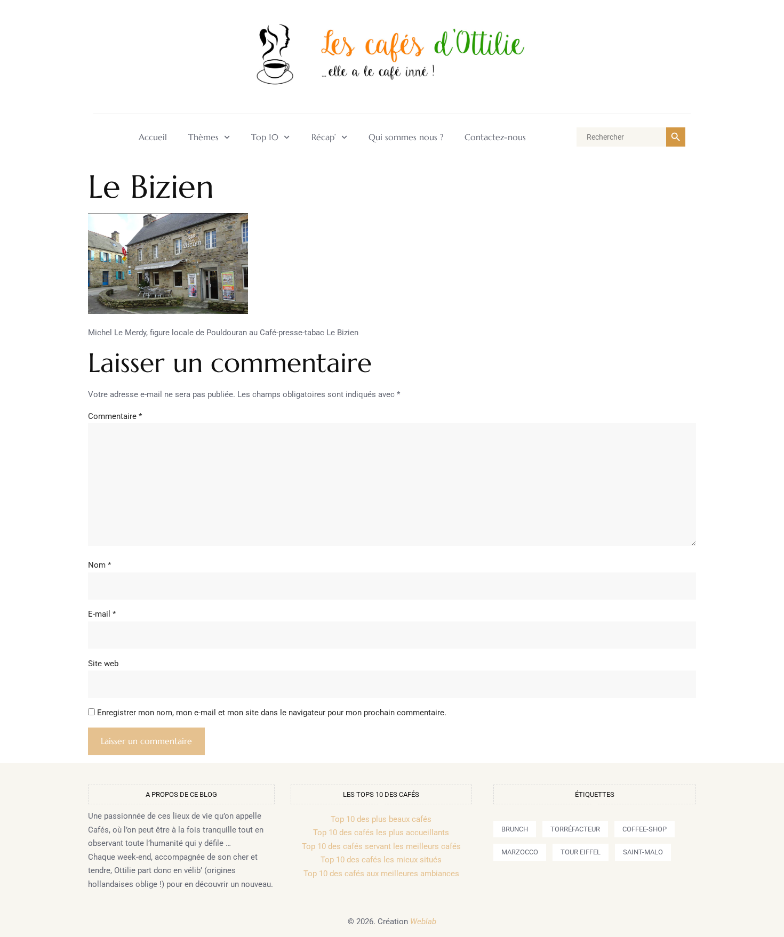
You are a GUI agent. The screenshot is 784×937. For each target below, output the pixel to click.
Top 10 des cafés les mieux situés (381, 860)
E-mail (102, 614)
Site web (103, 663)
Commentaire (115, 416)
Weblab (423, 921)
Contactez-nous (495, 137)
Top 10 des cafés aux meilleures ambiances (381, 873)
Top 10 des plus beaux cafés (381, 819)
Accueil (153, 137)
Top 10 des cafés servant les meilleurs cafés (381, 846)
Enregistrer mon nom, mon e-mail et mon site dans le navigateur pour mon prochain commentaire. (271, 712)
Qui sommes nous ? (406, 137)
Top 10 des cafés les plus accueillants (381, 832)
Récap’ (323, 137)
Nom (99, 565)
